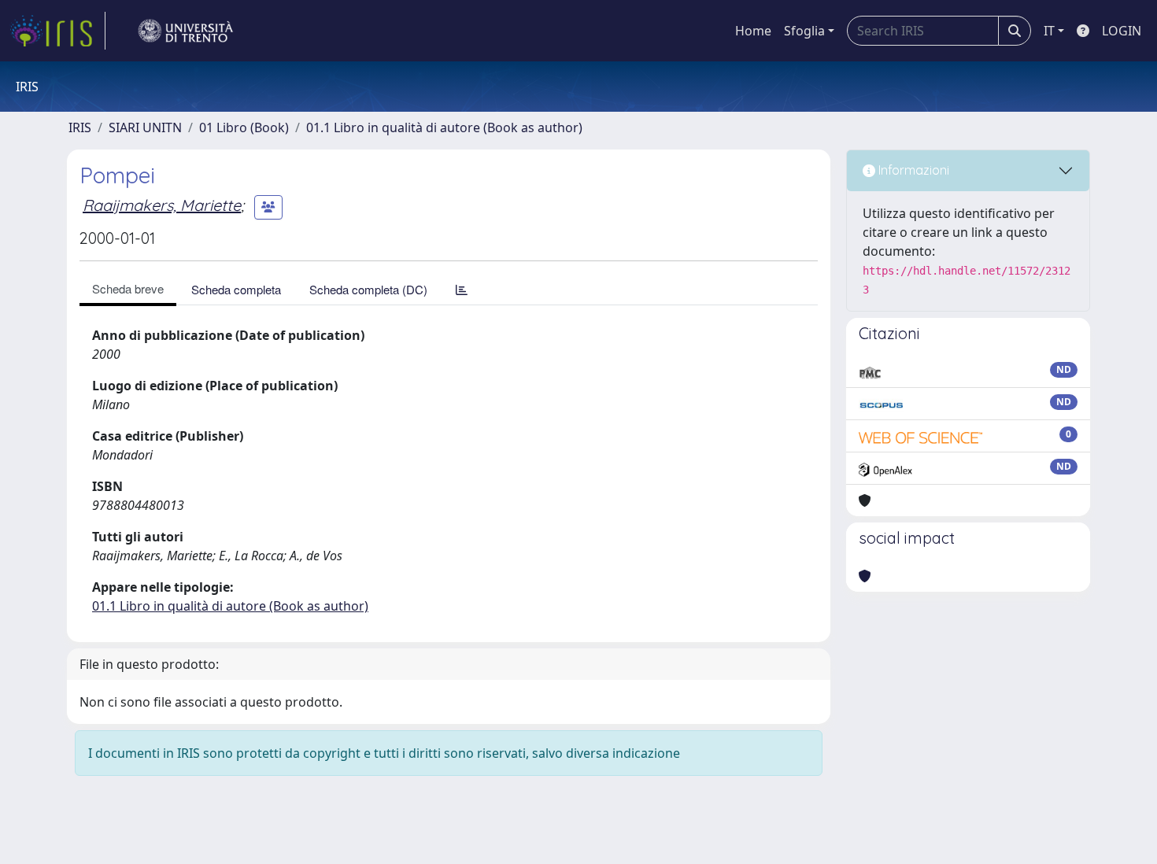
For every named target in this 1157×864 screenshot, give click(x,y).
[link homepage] (57, 31)
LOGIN (1121, 30)
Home (753, 30)
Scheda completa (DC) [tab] (368, 289)
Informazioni (912, 170)
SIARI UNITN (145, 127)
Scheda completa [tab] (236, 289)
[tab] (461, 289)
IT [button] (1049, 30)
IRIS (79, 127)
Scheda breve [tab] (128, 288)
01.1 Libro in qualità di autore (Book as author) (444, 127)
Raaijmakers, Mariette (162, 205)
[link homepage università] (185, 31)
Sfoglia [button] (804, 30)
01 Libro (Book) (244, 127)
